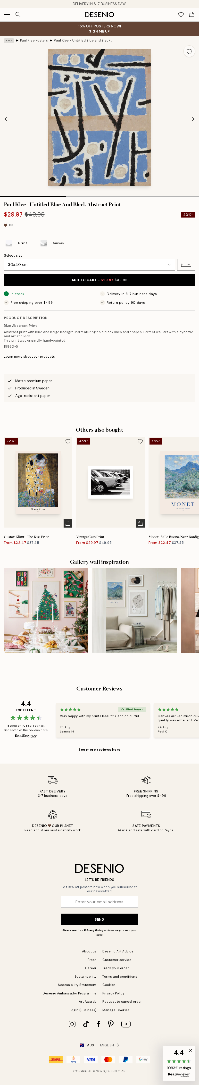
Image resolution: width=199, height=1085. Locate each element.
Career (91, 968)
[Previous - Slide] (6, 119)
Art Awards (88, 1002)
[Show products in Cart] (191, 14)
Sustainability (86, 977)
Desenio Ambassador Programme (70, 993)
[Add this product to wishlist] (189, 51)
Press (92, 960)
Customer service (116, 960)
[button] (186, 264)
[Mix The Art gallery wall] (134, 610)
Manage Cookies (116, 1010)
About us (89, 951)
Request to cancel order (122, 1002)
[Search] (18, 14)
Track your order (115, 968)
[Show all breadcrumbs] (9, 40)
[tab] (33, 195)
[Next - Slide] (193, 119)
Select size (13, 255)
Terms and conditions (119, 977)
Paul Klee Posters (34, 40)
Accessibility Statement (77, 985)
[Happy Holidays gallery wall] (46, 610)
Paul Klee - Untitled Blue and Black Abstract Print (83, 40)
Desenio (114, 1071)
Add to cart (99, 280)
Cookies (109, 985)
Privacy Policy (93, 930)
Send (99, 919)
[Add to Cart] (68, 523)
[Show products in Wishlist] (181, 14)
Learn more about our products (29, 356)
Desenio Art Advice (117, 951)
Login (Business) (83, 1010)
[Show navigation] (7, 14)
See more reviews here (99, 749)
